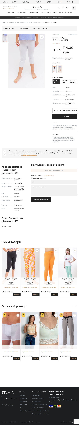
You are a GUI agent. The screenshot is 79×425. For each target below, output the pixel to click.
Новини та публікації (38, 2)
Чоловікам (21, 12)
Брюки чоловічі (65, 352)
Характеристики (8, 28)
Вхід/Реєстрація (9, 405)
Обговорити (24, 28)
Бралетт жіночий (28, 352)
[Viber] (70, 2)
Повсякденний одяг (22, 22)
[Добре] (51, 175)
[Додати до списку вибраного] (18, 250)
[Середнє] (49, 175)
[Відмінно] (53, 175)
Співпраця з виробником (26, 2)
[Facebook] (67, 2)
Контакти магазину (49, 2)
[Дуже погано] (45, 175)
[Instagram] (72, 2)
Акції (55, 12)
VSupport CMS (73, 422)
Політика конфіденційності (40, 411)
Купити (66, 116)
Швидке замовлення (70, 110)
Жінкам (10, 12)
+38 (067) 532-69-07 (9, 6)
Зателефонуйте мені (8, 8)
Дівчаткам (33, 12)
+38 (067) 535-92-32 (56, 394)
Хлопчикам (45, 12)
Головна (4, 22)
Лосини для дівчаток (36, 22)
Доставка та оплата (15, 2)
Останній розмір (65, 12)
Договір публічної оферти (40, 414)
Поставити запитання (40, 28)
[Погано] (47, 175)
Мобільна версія (11, 399)
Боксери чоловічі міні (11, 352)
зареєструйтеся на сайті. (29, 155)
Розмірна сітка (36, 401)
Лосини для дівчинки (11, 287)
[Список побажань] (42, 37)
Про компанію (5, 2)
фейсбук (29, 17)
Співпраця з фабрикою (39, 404)
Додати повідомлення (41, 199)
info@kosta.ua (55, 397)
